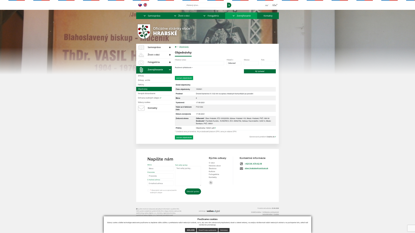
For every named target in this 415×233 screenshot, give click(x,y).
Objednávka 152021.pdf (205, 128)
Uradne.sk (270, 136)
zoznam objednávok (184, 78)
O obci (212, 163)
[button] (151, 15)
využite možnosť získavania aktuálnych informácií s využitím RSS (158, 209)
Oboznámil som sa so (163, 191)
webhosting (140, 213)
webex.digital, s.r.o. (150, 213)
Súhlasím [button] (191, 230)
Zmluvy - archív (144, 80)
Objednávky (142, 89)
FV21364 (199, 107)
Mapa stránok (169, 211)
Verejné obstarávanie (146, 93)
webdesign (202, 211)
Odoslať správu (193, 191)
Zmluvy (141, 76)
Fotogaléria (214, 174)
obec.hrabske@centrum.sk (256, 168)
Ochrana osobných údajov (149, 98)
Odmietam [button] (224, 230)
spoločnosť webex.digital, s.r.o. (146, 215)
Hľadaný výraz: (180, 59)
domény (159, 213)
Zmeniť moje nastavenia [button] (207, 230)
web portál (177, 211)
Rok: (263, 59)
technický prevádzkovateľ (164, 215)
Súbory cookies (144, 102)
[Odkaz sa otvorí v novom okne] (211, 183)
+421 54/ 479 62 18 (253, 164)
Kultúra (212, 171)
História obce (215, 166)
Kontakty (268, 15)
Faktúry (141, 84)
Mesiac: (247, 59)
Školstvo (212, 169)
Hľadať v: (230, 59)
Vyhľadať (260, 71)
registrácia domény (169, 213)
